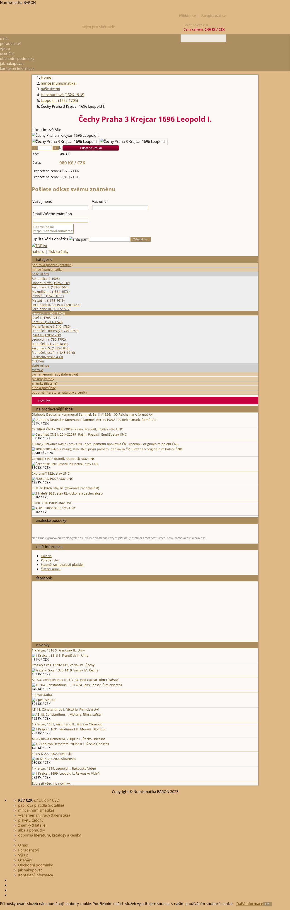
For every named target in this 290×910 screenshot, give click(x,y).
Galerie (46, 556)
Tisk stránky (58, 251)
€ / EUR (40, 800)
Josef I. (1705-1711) (46, 317)
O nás (4, 38)
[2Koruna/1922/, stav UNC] (52, 478)
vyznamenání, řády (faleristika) (55, 374)
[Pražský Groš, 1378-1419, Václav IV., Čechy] (65, 670)
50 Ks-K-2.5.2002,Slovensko (52, 753)
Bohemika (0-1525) (46, 278)
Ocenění (7, 53)
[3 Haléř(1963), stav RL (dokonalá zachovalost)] (67, 493)
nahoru (38, 251)
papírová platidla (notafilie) (52, 265)
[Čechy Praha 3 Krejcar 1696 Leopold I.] (65, 136)
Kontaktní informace (17, 68)
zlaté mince (40, 365)
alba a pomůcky (44, 388)
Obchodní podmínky (17, 58)
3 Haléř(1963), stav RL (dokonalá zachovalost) (65, 488)
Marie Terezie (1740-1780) (51, 326)
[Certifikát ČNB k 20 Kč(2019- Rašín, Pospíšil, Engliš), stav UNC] (79, 434)
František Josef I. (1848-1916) (53, 352)
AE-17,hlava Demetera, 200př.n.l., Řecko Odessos (68, 739)
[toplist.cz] (39, 245)
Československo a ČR (47, 357)
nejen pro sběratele (98, 26)
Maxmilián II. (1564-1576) (51, 291)
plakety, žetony (43, 379)
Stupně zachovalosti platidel (62, 564)
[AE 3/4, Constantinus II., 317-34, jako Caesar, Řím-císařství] (77, 685)
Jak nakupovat (12, 63)
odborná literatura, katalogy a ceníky (59, 392)
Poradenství (10, 43)
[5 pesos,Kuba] (44, 700)
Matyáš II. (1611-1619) (48, 300)
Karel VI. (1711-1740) (47, 322)
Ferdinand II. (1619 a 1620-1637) (56, 305)
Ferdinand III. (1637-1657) (51, 309)
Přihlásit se (187, 15)
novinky (44, 400)
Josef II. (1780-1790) (46, 335)
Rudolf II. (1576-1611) (48, 296)
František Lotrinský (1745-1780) (55, 331)
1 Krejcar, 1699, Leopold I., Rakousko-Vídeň (64, 768)
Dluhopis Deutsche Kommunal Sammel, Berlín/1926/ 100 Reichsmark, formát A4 (92, 414)
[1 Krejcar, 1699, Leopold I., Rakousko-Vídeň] (66, 773)
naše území (40, 274)
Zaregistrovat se (213, 15)
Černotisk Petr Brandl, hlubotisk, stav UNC (63, 458)
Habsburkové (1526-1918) (51, 283)
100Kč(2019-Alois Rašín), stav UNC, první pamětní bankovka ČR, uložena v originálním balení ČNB (105, 444)
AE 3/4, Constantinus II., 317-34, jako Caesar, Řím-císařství (75, 680)
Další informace (249, 903)
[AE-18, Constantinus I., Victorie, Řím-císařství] (67, 714)
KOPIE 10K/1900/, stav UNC (52, 503)
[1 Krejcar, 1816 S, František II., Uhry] (60, 655)
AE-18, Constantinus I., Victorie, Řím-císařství (65, 709)
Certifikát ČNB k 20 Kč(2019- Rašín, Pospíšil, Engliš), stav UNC (77, 429)
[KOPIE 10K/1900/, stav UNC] (54, 508)
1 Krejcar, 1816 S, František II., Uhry (58, 650)
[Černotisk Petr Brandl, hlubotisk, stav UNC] (65, 464)
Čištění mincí (50, 569)
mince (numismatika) (47, 269)
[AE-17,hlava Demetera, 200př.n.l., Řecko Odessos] (70, 744)
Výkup (5, 48)
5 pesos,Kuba (42, 695)
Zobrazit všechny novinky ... (52, 783)
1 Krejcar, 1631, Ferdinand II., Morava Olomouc (67, 724)
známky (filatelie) (44, 383)
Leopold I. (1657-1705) (48, 313)
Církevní (38, 361)
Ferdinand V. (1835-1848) (50, 348)
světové (37, 370)
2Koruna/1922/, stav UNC (51, 473)
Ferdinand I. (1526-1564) (50, 287)
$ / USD (53, 800)
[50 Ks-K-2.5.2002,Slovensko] (54, 758)
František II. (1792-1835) (50, 344)
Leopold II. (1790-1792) (49, 339)
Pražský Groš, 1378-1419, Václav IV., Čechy (63, 665)
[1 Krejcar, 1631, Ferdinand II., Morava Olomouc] (69, 729)
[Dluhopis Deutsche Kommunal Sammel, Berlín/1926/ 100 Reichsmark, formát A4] (94, 419)
